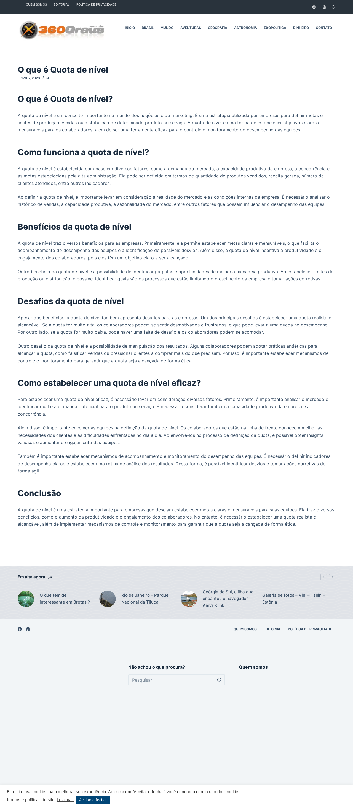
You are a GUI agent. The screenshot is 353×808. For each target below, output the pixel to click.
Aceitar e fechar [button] (93, 800)
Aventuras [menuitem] (190, 28)
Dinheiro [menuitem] (301, 28)
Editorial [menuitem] (272, 629)
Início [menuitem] (130, 28)
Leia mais (65, 799)
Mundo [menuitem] (167, 28)
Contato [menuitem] (324, 28)
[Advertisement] (66, 731)
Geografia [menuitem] (217, 28)
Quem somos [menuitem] (245, 629)
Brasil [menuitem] (148, 28)
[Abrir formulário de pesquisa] (333, 7)
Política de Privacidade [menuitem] (310, 629)
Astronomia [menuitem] (245, 28)
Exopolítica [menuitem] (275, 28)
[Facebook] (314, 7)
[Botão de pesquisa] (219, 679)
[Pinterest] (324, 7)
